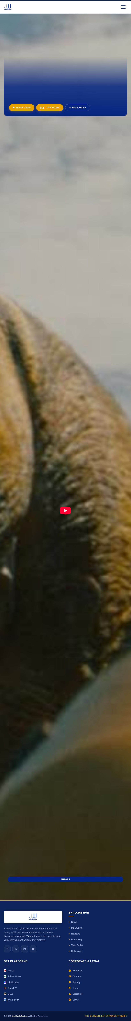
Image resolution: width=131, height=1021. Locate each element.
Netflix (11, 970)
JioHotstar (13, 982)
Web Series (77, 945)
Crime (52, 651)
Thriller (70, 651)
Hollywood (16, 660)
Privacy (76, 982)
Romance (104, 660)
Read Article (79, 107)
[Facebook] (7, 949)
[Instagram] (24, 949)
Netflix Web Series (72, 684)
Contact (77, 976)
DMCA (76, 999)
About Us (77, 970)
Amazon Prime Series (17, 691)
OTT (57, 660)
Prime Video (14, 976)
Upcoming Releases (86, 603)
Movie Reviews (65, 691)
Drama (33, 651)
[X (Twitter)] (15, 949)
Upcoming (76, 939)
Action (14, 651)
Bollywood (76, 927)
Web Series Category (87, 614)
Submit (65, 879)
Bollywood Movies (16, 684)
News (74, 922)
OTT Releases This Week (43, 684)
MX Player (13, 999)
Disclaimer (78, 993)
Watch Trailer (23, 107)
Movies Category (21, 625)
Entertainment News (23, 603)
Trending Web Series (97, 684)
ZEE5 (10, 993)
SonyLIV (12, 988)
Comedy (90, 651)
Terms (76, 988)
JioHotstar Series (43, 691)
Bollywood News (84, 625)
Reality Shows (20, 614)
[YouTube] (33, 949)
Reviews (38, 660)
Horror (110, 651)
